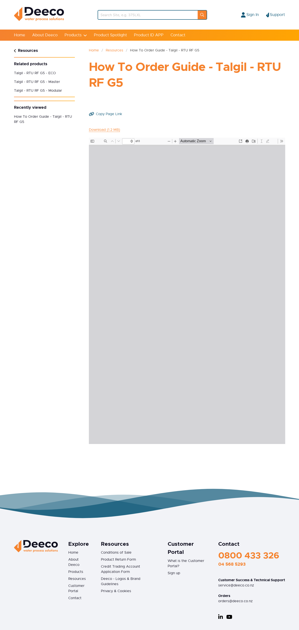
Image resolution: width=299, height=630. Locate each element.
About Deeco (45, 35)
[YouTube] (229, 616)
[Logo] (39, 20)
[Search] (202, 15)
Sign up (174, 573)
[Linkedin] (220, 616)
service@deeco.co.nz (236, 585)
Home (19, 35)
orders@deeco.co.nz (235, 601)
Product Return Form (118, 559)
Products (73, 35)
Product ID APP (149, 35)
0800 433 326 (248, 555)
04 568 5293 (232, 564)
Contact (178, 35)
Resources (114, 50)
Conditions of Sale (116, 552)
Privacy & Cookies (116, 591)
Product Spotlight (110, 35)
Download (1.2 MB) (104, 130)
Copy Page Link (109, 114)
